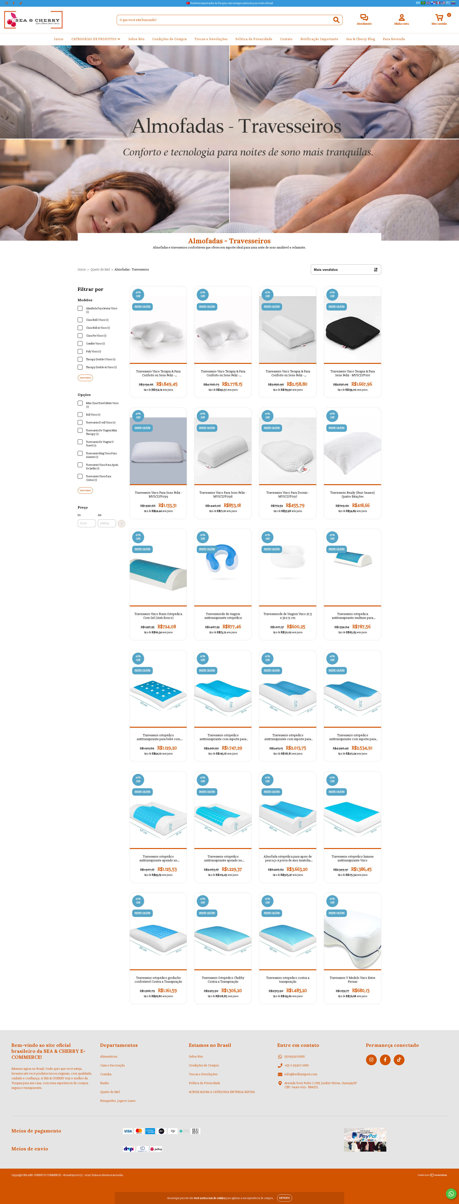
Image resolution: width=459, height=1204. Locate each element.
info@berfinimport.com (300, 1074)
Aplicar (121, 523)
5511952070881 (294, 1056)
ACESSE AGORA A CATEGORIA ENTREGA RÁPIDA (222, 1092)
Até (100, 515)
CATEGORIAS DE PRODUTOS (94, 39)
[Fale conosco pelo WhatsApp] (451, 1193)
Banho (104, 1083)
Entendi (284, 1198)
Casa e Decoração (112, 1065)
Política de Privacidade (253, 39)
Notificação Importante (319, 39)
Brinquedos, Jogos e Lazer (118, 1101)
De (79, 515)
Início (59, 39)
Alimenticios (108, 1056)
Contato (286, 39)
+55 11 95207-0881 (296, 1065)
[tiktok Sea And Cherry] (21, 3)
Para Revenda (394, 39)
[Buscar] (336, 20)
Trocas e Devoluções (211, 39)
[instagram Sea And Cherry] (7, 3)
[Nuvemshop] (433, 1176)
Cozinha (105, 1074)
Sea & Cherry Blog (360, 39)
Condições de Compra (169, 39)
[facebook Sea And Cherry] (14, 3)
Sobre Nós (136, 39)
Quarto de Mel (100, 269)
